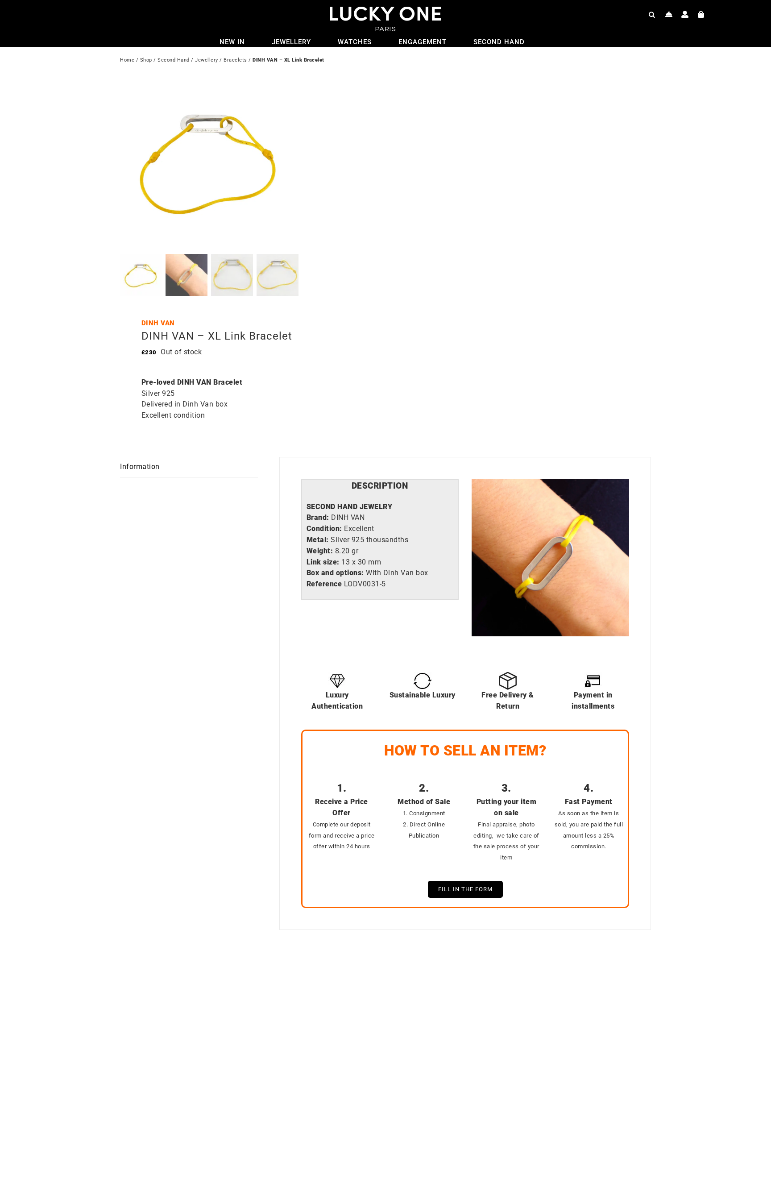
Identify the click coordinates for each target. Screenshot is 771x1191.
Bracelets (235, 60)
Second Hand (174, 60)
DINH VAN (158, 323)
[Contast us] (669, 14)
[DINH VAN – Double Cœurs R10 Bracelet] (501, 983)
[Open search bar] (651, 14)
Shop (146, 60)
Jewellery (206, 60)
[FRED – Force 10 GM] (236, 983)
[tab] (380, 486)
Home (127, 60)
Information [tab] (140, 466)
